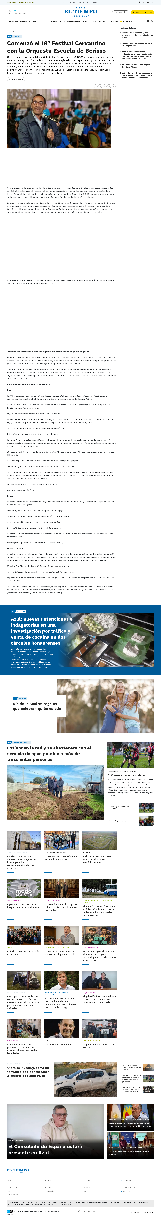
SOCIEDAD (32, 21)
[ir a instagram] (94, 1211)
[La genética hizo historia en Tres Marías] (99, 1028)
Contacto (126, 1191)
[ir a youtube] (89, 1211)
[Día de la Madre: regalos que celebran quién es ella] (105, 706)
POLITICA (85, 21)
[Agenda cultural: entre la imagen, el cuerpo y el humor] (24, 888)
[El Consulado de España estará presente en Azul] (55, 1131)
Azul (64, 2)
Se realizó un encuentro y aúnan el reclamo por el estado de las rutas (131, 1090)
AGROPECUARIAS (73, 21)
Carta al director (129, 1184)
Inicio (9, 1180)
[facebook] (139, 2)
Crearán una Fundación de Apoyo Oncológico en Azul (137, 44)
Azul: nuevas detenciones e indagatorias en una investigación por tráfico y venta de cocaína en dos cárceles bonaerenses (137, 55)
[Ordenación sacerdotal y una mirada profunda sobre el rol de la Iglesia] (61, 888)
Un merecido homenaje (58, 1044)
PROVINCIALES (95, 21)
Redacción (127, 1180)
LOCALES (23, 21)
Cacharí (72, 2)
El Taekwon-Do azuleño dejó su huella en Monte (136, 66)
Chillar (94, 2)
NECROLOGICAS (13, 1195)
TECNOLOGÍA (113, 21)
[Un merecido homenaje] (61, 1028)
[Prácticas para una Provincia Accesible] (24, 935)
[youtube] (147, 2)
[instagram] (151, 2)
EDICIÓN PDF (127, 21)
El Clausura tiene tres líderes (126, 775)
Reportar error (129, 1187)
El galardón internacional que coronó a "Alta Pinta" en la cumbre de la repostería (99, 999)
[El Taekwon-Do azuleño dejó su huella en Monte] (61, 840)
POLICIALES (52, 21)
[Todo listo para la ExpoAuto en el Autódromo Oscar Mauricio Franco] (99, 840)
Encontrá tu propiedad (26, 2)
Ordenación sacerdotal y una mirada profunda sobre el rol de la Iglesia (137, 35)
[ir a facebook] (79, 1211)
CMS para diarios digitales (145, 1212)
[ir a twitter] (84, 1211)
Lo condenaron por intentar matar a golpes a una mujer (131, 1067)
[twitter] (143, 2)
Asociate (143, 12)
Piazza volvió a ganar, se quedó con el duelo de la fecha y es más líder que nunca (131, 1078)
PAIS (104, 21)
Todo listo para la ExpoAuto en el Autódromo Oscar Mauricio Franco (98, 859)
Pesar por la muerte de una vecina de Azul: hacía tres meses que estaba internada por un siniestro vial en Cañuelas (23, 1002)
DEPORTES (42, 21)
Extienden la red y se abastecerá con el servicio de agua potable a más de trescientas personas (137, 75)
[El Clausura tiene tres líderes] (130, 755)
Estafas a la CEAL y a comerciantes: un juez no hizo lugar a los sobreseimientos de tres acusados (21, 862)
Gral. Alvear (83, 2)
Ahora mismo (13, 21)
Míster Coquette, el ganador (120, 821)
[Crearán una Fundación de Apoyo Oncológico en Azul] (61, 935)
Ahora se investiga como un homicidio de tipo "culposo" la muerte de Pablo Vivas (28, 1072)
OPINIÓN (62, 21)
